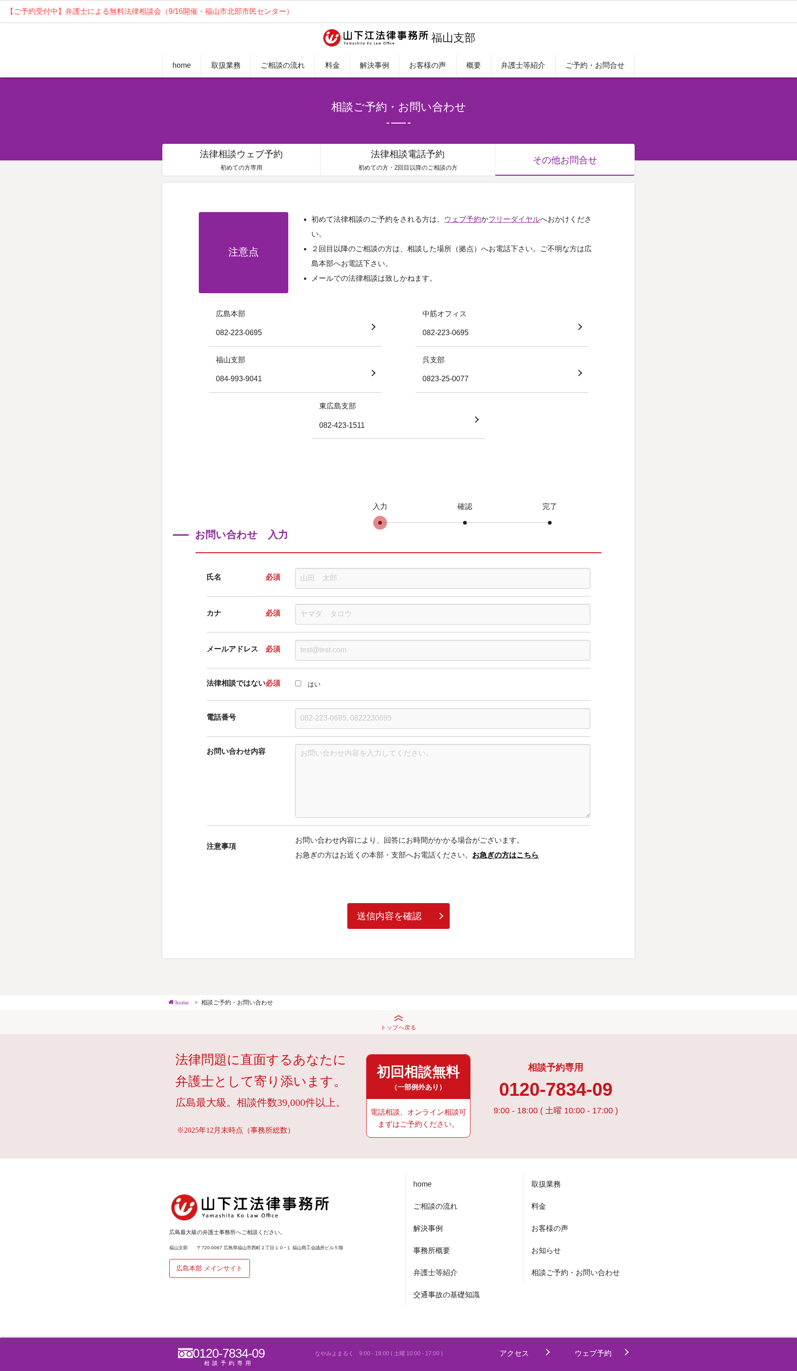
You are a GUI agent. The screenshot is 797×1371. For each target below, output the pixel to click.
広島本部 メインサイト (209, 1268)
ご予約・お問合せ (595, 65)
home (181, 65)
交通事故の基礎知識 (446, 1295)
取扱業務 (226, 65)
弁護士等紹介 (523, 65)
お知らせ (546, 1250)
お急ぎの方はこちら (505, 855)
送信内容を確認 (389, 916)
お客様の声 (427, 65)
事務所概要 (431, 1250)
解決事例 (374, 65)
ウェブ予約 (462, 219)
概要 (473, 65)
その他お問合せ (565, 160)
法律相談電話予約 (408, 160)
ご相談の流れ (283, 65)
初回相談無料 (418, 1077)
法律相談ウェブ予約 (241, 160)
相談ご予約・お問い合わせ (575, 1272)
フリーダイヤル (514, 219)
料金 (332, 65)
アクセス (514, 1353)
